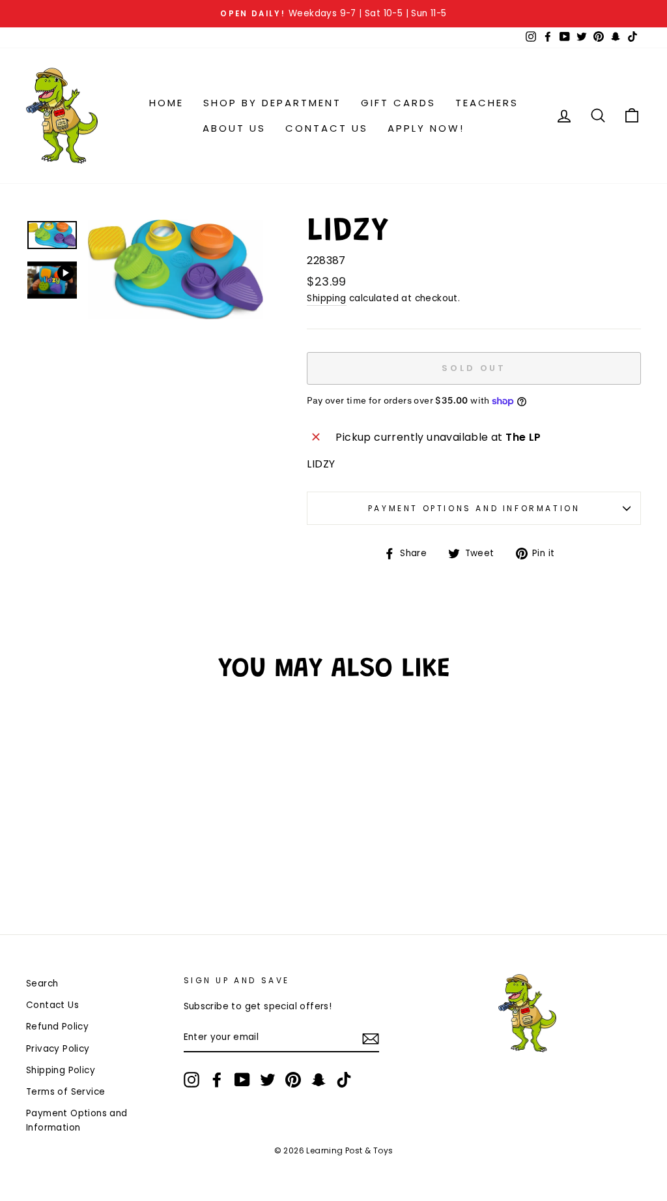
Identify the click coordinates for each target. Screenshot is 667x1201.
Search (42, 983)
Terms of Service (65, 1092)
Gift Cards (398, 103)
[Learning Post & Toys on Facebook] (217, 1080)
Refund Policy (57, 1026)
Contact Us (326, 128)
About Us (234, 128)
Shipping (326, 298)
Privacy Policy (58, 1049)
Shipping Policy (60, 1070)
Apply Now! (426, 128)
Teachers (486, 103)
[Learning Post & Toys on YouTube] (242, 1080)
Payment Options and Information (474, 508)
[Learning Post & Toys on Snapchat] (318, 1080)
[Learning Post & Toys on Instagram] (191, 1080)
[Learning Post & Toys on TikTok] (344, 1080)
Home (166, 103)
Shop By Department (272, 103)
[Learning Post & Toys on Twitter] (268, 1080)
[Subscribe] (370, 1038)
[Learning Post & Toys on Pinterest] (293, 1080)
